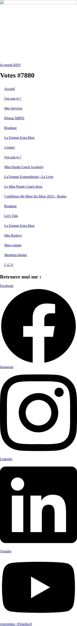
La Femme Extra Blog (19, 137)
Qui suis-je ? (12, 98)
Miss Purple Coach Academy (24, 167)
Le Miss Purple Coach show (23, 186)
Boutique (10, 128)
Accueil (9, 89)
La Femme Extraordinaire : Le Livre (28, 177)
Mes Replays (13, 235)
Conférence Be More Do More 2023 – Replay (35, 196)
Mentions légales (15, 255)
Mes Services (13, 108)
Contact (9, 147)
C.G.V (8, 265)
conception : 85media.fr (16, 624)
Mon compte (12, 245)
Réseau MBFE (14, 118)
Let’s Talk (11, 216)
